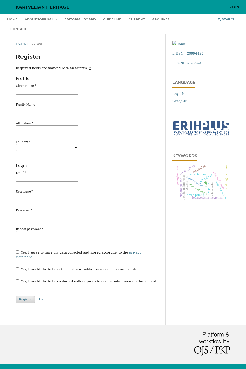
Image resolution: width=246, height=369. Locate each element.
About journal (40, 19)
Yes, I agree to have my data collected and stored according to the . (78, 254)
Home (12, 19)
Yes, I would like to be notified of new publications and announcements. (78, 269)
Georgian (179, 101)
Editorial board (80, 19)
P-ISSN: (186, 62)
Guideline (112, 19)
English (178, 93)
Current (137, 19)
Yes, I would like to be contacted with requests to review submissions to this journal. (88, 281)
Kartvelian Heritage (42, 7)
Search (228, 19)
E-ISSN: (187, 53)
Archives (160, 19)
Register (25, 299)
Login (234, 7)
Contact (18, 29)
